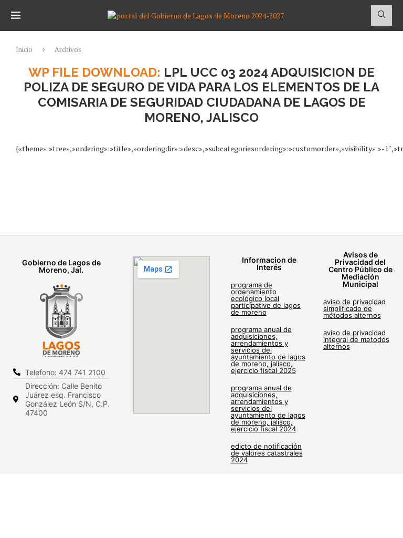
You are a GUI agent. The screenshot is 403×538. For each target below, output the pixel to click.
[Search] (381, 15)
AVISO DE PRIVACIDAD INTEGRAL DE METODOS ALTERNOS (356, 339)
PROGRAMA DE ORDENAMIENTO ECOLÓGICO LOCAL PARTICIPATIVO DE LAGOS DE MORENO (266, 298)
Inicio (24, 49)
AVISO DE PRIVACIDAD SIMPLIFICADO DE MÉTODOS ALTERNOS (354, 308)
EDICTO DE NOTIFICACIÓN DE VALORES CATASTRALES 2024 (267, 453)
